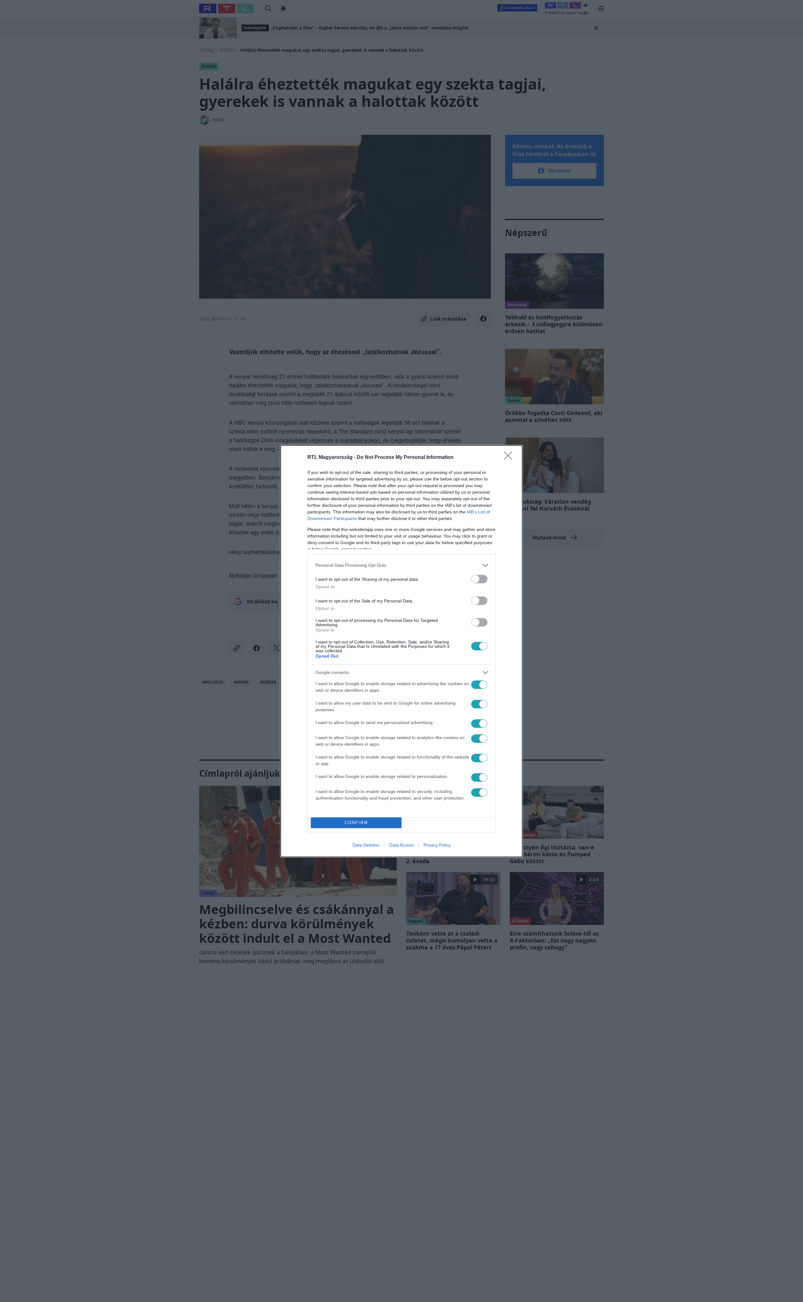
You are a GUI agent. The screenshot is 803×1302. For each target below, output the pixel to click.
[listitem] (401, 565)
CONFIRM (356, 822)
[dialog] (401, 651)
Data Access (401, 845)
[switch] (479, 579)
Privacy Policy (437, 845)
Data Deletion (366, 845)
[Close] (510, 458)
